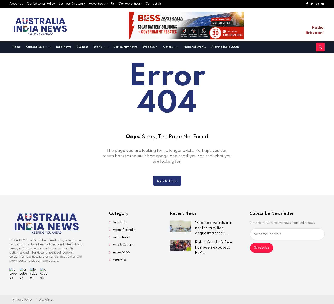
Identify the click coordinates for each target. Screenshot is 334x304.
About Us (16, 3)
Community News (125, 47)
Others (168, 47)
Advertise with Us (102, 3)
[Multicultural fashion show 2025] (186, 25)
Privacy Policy (22, 299)
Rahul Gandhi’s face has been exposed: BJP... (214, 248)
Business (82, 47)
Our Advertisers (130, 3)
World (98, 47)
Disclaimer (46, 299)
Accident (119, 222)
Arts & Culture (123, 245)
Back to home (167, 181)
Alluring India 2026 (225, 47)
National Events (195, 47)
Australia (119, 260)
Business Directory (72, 3)
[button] (49, 47)
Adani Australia (124, 229)
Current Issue (35, 47)
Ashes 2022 (121, 252)
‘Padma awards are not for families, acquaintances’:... (213, 228)
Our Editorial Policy (41, 3)
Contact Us (154, 3)
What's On (150, 47)
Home (16, 47)
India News (63, 47)
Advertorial (121, 237)
